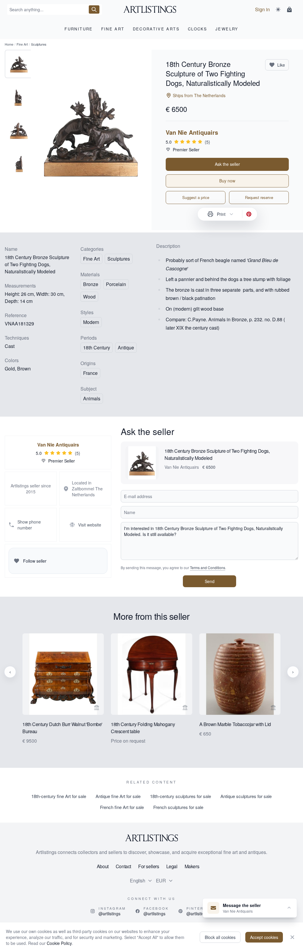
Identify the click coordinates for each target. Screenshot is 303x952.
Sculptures (118, 258)
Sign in (262, 9)
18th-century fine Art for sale (58, 796)
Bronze (90, 284)
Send (210, 581)
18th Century (96, 347)
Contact (123, 866)
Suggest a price (195, 197)
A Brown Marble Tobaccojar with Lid (235, 723)
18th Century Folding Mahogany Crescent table (143, 727)
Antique (126, 347)
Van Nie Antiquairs (192, 132)
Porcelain (116, 284)
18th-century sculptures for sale (180, 796)
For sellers (148, 866)
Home (9, 44)
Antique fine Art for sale (118, 796)
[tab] (19, 64)
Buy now (227, 181)
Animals (91, 398)
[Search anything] (94, 9)
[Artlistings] (151, 9)
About (103, 866)
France (90, 373)
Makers (192, 866)
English (137, 880)
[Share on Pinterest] (248, 214)
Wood (89, 296)
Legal (172, 866)
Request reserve (259, 197)
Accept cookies (264, 937)
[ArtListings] (151, 838)
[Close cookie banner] (292, 937)
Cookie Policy (59, 943)
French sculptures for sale (178, 807)
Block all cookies (220, 937)
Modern (91, 322)
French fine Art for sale (122, 807)
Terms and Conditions (207, 567)
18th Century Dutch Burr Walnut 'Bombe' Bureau (62, 727)
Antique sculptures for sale (246, 796)
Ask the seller (227, 164)
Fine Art (22, 44)
